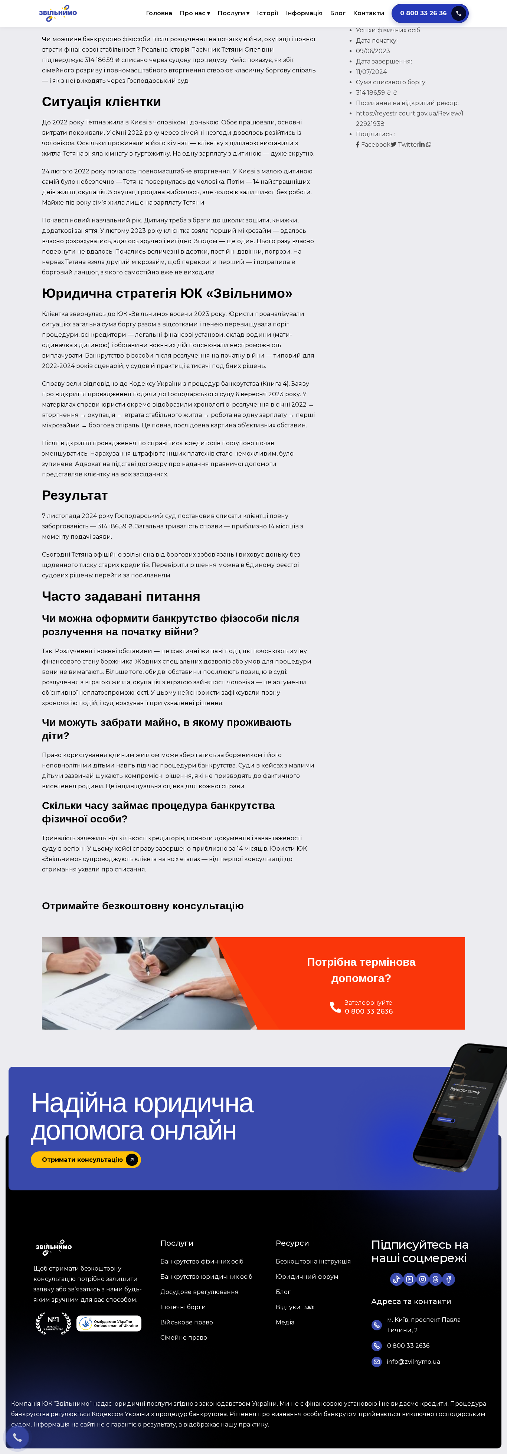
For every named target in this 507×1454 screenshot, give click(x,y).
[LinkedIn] (422, 144)
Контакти (368, 13)
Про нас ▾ (195, 13)
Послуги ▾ (233, 13)
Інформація (304, 13)
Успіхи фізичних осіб (388, 30)
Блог (338, 13)
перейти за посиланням (132, 575)
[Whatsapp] (428, 144)
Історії (267, 13)
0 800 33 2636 (369, 1011)
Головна (159, 13)
